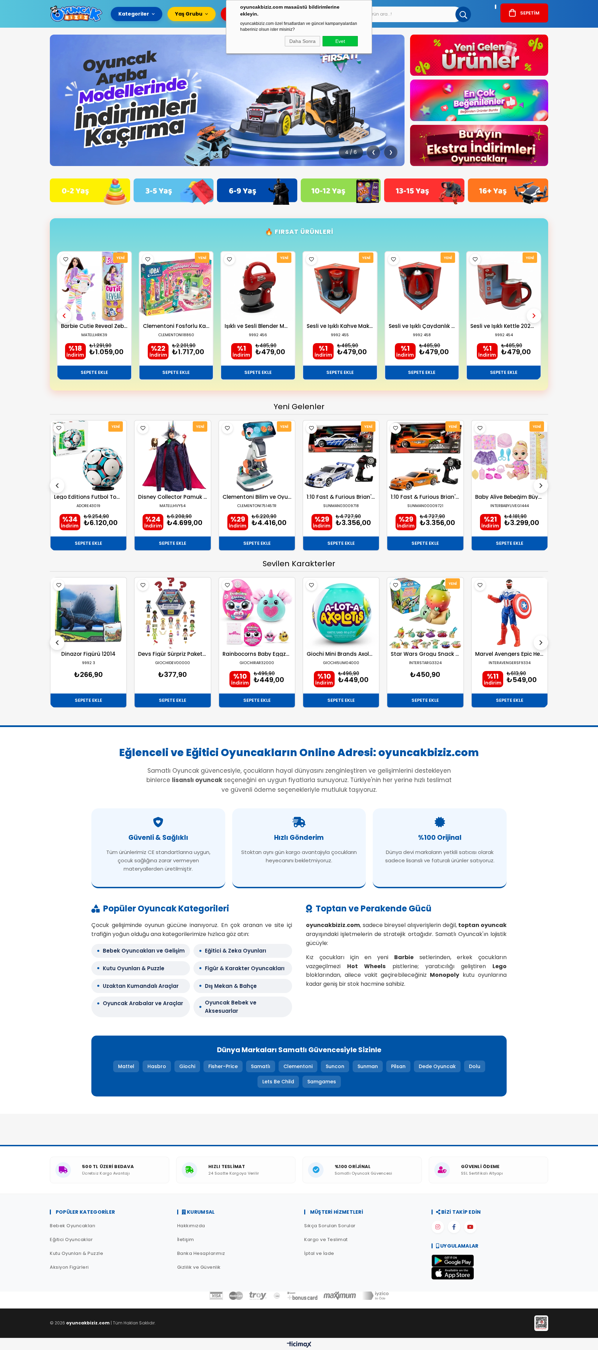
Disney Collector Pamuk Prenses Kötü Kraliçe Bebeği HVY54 (172, 496)
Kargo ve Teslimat (326, 1239)
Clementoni (297, 1066)
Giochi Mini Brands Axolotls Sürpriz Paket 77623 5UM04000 (341, 653)
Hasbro (156, 1066)
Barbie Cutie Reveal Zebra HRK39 (94, 326)
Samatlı (260, 1066)
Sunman (367, 1066)
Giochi (187, 1066)
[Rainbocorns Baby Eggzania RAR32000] (257, 613)
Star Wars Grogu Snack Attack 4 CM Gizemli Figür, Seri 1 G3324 (425, 653)
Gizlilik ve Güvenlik (199, 1267)
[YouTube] (470, 1227)
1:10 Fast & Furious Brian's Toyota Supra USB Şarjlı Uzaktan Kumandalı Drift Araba (425, 496)
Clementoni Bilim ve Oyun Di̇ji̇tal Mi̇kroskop (257, 496)
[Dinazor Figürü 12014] (88, 613)
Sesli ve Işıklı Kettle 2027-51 (503, 326)
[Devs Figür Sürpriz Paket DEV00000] (172, 613)
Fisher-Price (223, 1066)
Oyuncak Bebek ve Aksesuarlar (230, 1006)
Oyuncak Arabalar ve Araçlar (143, 1003)
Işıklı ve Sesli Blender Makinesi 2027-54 (258, 326)
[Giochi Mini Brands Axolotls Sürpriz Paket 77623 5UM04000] (341, 613)
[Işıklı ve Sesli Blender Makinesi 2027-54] (258, 286)
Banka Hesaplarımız (201, 1253)
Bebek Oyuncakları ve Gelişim (144, 950)
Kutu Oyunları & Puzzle (133, 968)
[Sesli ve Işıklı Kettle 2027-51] (504, 286)
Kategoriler (133, 13)
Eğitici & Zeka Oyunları (235, 950)
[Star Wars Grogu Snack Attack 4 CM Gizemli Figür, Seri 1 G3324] (425, 613)
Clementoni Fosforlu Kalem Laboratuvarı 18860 (176, 326)
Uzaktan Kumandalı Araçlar (141, 986)
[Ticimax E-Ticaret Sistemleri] (299, 1345)
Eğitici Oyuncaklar (71, 1239)
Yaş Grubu (188, 13)
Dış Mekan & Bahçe (231, 986)
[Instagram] (438, 1227)
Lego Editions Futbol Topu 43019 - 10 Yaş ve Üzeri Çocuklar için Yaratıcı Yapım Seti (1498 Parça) (88, 496)
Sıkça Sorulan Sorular (330, 1225)
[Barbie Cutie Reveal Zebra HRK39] (94, 286)
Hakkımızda (191, 1225)
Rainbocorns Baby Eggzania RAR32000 (257, 653)
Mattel (126, 1066)
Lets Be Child (278, 1081)
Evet (340, 41)
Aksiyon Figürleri (69, 1267)
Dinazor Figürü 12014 (88, 653)
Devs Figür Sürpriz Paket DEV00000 (172, 653)
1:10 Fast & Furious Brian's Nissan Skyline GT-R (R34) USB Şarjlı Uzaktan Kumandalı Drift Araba (341, 496)
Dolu (474, 1066)
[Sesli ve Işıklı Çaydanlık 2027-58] (422, 286)
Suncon (335, 1066)
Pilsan (398, 1066)
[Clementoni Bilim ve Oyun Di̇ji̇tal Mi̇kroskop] (257, 456)
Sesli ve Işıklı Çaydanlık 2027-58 (422, 326)
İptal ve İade (319, 1253)
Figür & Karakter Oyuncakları (244, 968)
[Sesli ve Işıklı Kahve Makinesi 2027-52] (340, 286)
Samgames (321, 1081)
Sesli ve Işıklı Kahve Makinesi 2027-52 (340, 326)
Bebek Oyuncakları (73, 1225)
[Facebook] (454, 1227)
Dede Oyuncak (437, 1066)
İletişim (185, 1239)
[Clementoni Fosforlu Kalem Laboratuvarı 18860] (176, 286)
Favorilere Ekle (65, 259)
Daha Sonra (302, 41)
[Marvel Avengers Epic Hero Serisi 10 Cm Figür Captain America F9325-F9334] (509, 613)
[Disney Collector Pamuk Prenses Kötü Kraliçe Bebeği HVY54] (172, 456)
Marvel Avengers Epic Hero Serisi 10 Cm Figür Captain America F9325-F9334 (509, 653)
